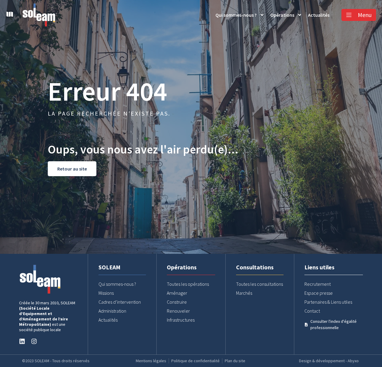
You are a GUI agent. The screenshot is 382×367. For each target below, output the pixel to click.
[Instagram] (34, 341)
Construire (177, 302)
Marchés (244, 293)
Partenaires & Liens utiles (328, 302)
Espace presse (318, 293)
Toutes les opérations (188, 284)
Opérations (282, 15)
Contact (312, 311)
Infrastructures (181, 320)
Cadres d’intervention (119, 302)
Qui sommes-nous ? (236, 15)
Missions (106, 293)
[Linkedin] (22, 341)
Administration (112, 311)
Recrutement (317, 284)
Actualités (318, 15)
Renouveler (178, 311)
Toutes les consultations (259, 284)
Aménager (177, 293)
